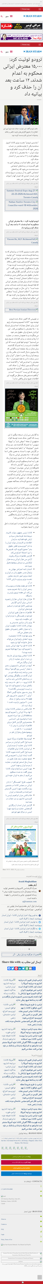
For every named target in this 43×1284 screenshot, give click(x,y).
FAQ (2, 1232)
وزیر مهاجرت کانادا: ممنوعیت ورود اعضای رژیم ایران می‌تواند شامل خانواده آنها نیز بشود (19, 639)
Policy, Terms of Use (6, 1242)
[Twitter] (12, 971)
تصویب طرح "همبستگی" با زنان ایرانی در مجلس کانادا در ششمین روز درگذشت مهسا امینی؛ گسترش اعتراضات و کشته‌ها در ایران (18, 787)
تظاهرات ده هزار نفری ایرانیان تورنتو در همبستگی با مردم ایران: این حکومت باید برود (18, 616)
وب (29, 1141)
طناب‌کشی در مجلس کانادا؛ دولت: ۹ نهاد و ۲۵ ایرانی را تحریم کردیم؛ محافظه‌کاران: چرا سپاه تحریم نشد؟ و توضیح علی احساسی (18, 714)
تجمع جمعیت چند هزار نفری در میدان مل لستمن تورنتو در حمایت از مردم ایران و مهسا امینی (18, 762)
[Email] (30, 971)
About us (3, 1221)
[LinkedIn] (20, 971)
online (36, 1143)
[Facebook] (9, 971)
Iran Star (3, 1143)
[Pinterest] (16, 971)
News (19, 1143)
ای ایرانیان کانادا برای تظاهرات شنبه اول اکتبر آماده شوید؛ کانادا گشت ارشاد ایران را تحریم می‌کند (18, 752)
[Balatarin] (27, 971)
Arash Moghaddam (27, 882)
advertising (24, 1143)
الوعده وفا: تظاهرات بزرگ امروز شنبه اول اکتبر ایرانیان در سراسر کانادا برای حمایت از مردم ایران (19, 742)
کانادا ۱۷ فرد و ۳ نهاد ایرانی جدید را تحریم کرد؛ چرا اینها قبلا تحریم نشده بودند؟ (19, 649)
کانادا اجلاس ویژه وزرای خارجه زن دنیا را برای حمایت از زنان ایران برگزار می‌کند (19, 659)
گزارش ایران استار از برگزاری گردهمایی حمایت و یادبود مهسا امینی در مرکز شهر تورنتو (19, 809)
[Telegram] (23, 971)
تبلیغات (6, 1141)
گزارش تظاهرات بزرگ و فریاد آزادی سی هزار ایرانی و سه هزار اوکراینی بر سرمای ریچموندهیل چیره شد (19, 561)
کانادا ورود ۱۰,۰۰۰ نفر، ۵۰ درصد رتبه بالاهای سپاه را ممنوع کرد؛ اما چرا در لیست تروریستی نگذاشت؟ (18, 686)
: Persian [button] (25, 9)
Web (21, 1145)
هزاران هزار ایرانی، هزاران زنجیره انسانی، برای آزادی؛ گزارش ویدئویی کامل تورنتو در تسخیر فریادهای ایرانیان (18, 604)
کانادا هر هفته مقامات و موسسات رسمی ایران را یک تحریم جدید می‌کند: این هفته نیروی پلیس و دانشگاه (19, 591)
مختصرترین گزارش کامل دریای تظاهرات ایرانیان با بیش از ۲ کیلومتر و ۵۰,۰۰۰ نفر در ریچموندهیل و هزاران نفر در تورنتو (19, 729)
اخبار (13, 1141)
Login (2, 1237)
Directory (25, 1145)
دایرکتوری (25, 1141)
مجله (31, 1141)
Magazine (31, 1143)
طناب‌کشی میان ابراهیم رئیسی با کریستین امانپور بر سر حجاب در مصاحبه (19, 799)
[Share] (34, 971)
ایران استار (39, 1141)
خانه (41, 2)
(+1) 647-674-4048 (6, 1191)
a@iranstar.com (29, 902)
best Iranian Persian (12, 1143)
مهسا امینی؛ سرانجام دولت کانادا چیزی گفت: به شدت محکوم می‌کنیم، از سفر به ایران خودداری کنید (19, 774)
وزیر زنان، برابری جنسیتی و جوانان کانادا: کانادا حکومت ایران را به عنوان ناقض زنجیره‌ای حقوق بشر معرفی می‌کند (18, 627)
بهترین (34, 1141)
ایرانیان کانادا (19, 1141)
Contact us (4, 1226)
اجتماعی (10, 1141)
